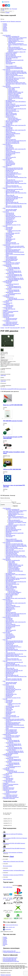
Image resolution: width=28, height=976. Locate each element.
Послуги (5, 28)
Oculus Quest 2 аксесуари (11, 323)
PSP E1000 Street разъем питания (18, 388)
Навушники (5, 310)
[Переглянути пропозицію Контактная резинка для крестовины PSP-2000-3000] (7, 482)
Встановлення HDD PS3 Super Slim (11, 961)
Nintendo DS (8, 282)
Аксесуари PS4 (9, 112)
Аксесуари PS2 (9, 146)
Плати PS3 (8, 138)
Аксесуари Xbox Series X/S (12, 81)
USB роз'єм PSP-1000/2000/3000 (12, 469)
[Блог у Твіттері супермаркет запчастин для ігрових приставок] (9, 6)
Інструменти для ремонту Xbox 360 (13, 205)
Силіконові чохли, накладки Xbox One (14, 180)
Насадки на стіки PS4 (10, 117)
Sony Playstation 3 (7, 126)
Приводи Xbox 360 (10, 195)
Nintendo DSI (9, 288)
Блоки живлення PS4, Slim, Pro (12, 106)
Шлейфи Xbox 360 (10, 199)
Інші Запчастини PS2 (10, 153)
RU (3, 10)
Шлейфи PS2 (9, 154)
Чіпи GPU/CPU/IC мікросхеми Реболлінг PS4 (16, 108)
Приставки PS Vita (10, 212)
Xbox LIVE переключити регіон (10, 957)
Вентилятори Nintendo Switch (12, 250)
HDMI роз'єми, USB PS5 (11, 53)
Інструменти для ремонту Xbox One (14, 186)
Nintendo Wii (6, 301)
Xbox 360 (5, 188)
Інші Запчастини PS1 (10, 163)
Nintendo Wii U (6, 304)
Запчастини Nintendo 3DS (14, 268)
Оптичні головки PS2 (10, 151)
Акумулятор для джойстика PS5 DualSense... (13, 834)
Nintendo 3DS (9, 266)
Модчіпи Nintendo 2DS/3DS (12, 280)
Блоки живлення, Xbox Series (12, 79)
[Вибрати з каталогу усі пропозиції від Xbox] (18, 912)
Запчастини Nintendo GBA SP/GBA (16, 299)
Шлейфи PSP (9, 240)
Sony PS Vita (6, 211)
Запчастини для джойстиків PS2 (13, 152)
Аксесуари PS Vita (10, 214)
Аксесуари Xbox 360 (10, 190)
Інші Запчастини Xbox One (12, 176)
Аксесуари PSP (9, 228)
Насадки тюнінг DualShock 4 (14, 119)
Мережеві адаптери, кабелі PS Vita (13, 216)
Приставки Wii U (9, 305)
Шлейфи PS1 (9, 165)
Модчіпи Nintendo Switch (11, 260)
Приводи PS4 (9, 102)
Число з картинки (17, 503)
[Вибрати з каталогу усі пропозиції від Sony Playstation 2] (8, 900)
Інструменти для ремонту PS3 (12, 141)
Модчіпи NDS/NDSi (10, 294)
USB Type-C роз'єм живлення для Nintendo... (13, 852)
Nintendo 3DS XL (9, 269)
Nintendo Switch (6, 244)
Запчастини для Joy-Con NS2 (12, 263)
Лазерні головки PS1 (10, 164)
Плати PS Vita (9, 223)
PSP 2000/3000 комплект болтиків (12, 421)
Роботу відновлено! (7, 879)
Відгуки (5, 29)
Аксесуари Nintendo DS (13, 284)
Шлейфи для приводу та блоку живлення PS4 (16, 105)
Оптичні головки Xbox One (12, 172)
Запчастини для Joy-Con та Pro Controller (15, 246)
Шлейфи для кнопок (12, 90)
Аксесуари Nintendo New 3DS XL (15, 278)
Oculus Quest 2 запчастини (11, 321)
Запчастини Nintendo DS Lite (14, 287)
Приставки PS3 (9, 127)
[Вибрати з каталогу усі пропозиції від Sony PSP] (8, 912)
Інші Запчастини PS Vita (11, 221)
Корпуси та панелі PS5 (11, 55)
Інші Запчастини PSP (10, 239)
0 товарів (7, 12)
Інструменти (6, 313)
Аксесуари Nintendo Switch (12, 259)
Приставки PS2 (9, 145)
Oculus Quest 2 (6, 320)
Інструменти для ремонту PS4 (12, 111)
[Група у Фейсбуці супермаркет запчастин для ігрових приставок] (6, 6)
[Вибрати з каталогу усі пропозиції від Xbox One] (18, 919)
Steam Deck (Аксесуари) (8, 316)
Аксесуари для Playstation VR (12, 120)
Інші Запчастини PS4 (10, 100)
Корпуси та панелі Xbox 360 (12, 202)
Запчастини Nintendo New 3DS (15, 275)
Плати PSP (8, 241)
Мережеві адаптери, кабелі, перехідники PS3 (16, 130)
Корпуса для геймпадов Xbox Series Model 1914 (16, 73)
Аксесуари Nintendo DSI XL (14, 293)
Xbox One (5, 166)
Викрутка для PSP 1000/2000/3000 (12, 405)
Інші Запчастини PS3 (10, 135)
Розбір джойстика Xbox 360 (9, 951)
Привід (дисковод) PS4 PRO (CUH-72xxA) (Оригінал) (15, 838)
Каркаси (10, 99)
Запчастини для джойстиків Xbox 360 (14, 197)
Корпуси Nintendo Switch (11, 256)
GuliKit (7, 887)
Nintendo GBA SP (9, 297)
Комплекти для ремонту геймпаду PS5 (16, 51)
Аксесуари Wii (9, 303)
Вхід (11, 8)
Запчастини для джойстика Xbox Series (14, 70)
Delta (4, 887)
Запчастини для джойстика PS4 (13, 87)
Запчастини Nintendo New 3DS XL (16, 279)
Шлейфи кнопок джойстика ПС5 (15, 38)
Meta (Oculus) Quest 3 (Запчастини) (11, 324)
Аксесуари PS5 (9, 63)
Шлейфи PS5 (9, 58)
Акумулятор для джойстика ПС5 (15, 48)
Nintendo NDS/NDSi (7, 281)
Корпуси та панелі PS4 (11, 109)
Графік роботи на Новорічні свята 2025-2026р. (13, 861)
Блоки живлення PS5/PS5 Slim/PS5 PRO (15, 60)
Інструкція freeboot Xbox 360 (9, 958)
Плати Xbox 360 (9, 201)
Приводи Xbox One (10, 175)
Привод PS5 (8, 61)
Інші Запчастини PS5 (10, 62)
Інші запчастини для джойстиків (15, 98)
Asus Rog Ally (6, 317)
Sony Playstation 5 (7, 35)
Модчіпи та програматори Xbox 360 (14, 207)
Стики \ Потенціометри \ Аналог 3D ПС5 (17, 37)
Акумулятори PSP (10, 234)
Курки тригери (11, 89)
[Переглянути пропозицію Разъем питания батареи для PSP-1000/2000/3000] (7, 434)
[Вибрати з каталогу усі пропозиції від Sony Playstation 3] (18, 900)
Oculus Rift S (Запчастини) (9, 325)
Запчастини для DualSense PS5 (12, 36)
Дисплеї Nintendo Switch (11, 257)
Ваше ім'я (14, 502)
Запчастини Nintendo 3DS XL (14, 272)
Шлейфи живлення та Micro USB (15, 92)
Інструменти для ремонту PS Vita (13, 224)
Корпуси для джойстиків (13, 96)
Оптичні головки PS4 (10, 104)
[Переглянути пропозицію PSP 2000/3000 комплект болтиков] (7, 418)
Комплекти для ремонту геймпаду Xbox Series (16, 72)
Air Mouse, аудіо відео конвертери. (10, 311)
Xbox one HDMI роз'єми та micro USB (14, 169)
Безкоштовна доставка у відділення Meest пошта (14, 870)
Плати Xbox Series (10, 76)
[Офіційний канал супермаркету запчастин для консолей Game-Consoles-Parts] (3, 6)
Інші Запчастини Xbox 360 (12, 198)
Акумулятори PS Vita (10, 217)
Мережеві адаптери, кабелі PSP (13, 233)
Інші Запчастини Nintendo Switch (13, 249)
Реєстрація (14, 8)
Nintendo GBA (6, 295)
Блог (4, 945)
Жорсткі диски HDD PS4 (11, 114)
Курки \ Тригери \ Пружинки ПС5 (16, 43)
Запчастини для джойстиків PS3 (13, 133)
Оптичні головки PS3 (10, 132)
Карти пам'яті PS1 (10, 162)
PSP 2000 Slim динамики (6, 388)
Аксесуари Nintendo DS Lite (14, 286)
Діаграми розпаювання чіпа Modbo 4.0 (11, 952)
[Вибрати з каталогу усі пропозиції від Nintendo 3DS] (17, 887)
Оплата (4, 26)
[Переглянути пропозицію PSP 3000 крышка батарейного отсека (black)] (7, 449)
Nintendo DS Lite (9, 285)
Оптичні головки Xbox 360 (12, 196)
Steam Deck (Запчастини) (8, 314)
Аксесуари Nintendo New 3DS (15, 274)
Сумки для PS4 (9, 122)
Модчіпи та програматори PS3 (12, 143)
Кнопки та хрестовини (13, 94)
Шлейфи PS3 (9, 137)
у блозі (11, 856)
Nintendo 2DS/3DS (7, 265)
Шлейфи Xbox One (10, 170)
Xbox (4, 208)
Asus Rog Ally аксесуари (11, 319)
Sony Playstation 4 (7, 86)
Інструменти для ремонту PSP (12, 243)
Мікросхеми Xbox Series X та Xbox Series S (15, 77)
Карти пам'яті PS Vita (10, 215)
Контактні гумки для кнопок (14, 93)
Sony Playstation (6, 159)
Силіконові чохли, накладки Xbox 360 (14, 189)
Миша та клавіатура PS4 (11, 113)
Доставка (5, 24)
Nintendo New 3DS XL (11, 276)
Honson (10, 887)
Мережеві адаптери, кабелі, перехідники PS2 (16, 149)
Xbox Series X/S (6, 69)
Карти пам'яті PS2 (10, 147)
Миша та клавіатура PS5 (11, 66)
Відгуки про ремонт (7, 865)
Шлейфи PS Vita (9, 222)
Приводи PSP (9, 235)
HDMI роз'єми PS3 (10, 134)
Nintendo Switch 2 (7, 261)
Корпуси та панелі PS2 (11, 157)
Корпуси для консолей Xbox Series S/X (14, 75)
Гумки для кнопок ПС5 (13, 40)
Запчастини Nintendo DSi (14, 291)
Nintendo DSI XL (9, 292)
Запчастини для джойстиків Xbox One (14, 167)
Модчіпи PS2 (9, 158)
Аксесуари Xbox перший (11, 209)
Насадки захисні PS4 (13, 118)
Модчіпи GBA (9, 300)
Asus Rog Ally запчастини (11, 318)
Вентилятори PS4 (10, 107)
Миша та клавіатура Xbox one (12, 182)
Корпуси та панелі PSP (11, 242)
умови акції (3, 375)
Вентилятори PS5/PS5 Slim (12, 57)
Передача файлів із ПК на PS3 (9, 960)
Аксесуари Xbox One (10, 179)
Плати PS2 (8, 156)
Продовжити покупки (5, 21)
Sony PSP (5, 226)
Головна (5, 23)
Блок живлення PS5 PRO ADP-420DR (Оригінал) (14, 843)
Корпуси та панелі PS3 (11, 139)
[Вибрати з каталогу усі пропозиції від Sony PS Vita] (18, 904)
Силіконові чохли (10, 115)
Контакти (5, 30)
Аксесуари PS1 (9, 160)
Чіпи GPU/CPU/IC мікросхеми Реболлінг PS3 (16, 140)
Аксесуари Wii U (9, 306)
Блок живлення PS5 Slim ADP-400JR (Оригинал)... (14, 848)
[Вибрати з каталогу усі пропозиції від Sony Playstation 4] (8, 904)
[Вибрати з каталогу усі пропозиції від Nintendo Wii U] (8, 896)
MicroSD (10, 231)
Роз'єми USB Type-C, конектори (13, 262)
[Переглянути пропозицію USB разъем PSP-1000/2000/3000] (7, 466)
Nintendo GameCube (7, 307)
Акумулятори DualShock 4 (14, 95)
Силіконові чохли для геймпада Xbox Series (15, 82)
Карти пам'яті (9, 229)
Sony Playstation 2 (7, 144)
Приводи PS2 (9, 150)
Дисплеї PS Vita (9, 220)
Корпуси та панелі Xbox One (12, 185)
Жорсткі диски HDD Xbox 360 (12, 191)
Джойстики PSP (9, 236)
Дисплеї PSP (8, 237)
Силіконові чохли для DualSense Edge (14, 68)
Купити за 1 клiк (4, 360)
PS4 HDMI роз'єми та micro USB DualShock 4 (16, 101)
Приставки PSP (9, 227)
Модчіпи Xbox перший (11, 210)
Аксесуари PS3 (9, 128)
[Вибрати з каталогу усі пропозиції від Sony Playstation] (18, 896)
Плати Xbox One (9, 171)
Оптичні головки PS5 (10, 54)
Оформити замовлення (16, 21)
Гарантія (5, 27)
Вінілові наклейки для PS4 (12, 121)
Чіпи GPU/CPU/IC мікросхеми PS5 (13, 56)
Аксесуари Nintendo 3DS (13, 267)
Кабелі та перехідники (8, 312)
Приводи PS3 (9, 131)
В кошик (2, 357)
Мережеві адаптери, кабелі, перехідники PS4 (16, 125)
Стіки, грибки (11, 88)
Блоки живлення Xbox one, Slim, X (13, 173)
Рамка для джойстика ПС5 (14, 47)
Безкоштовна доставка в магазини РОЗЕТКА (13, 874)
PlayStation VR (9, 124)
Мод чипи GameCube (10, 308)
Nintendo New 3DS (10, 273)
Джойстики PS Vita (10, 218)
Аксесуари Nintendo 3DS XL (14, 271)
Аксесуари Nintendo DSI (13, 289)
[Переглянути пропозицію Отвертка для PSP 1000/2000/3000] (7, 402)
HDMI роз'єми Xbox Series (11, 74)
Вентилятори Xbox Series (11, 80)
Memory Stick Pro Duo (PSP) (14, 230)
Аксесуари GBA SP (12, 298)
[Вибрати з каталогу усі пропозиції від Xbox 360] (8, 919)
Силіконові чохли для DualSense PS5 (14, 67)
